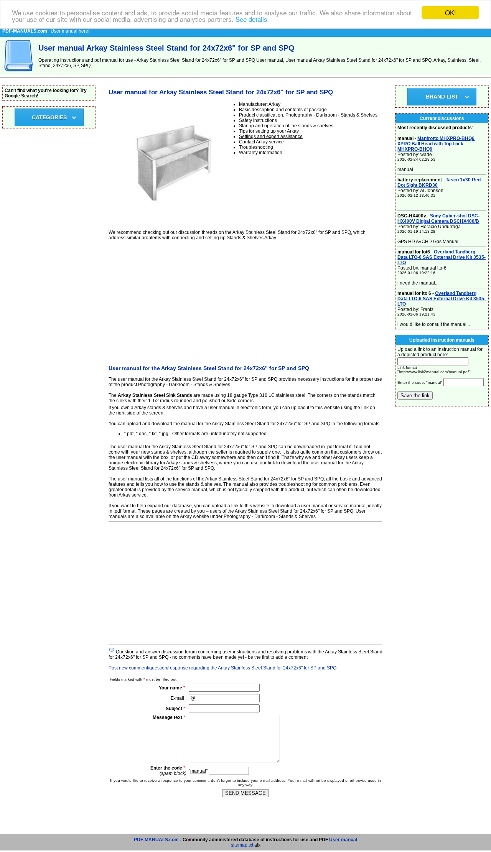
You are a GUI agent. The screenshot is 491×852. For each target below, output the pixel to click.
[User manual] (19, 73)
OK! (450, 12)
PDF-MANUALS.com (156, 839)
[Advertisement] (245, 299)
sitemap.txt (242, 845)
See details (251, 19)
